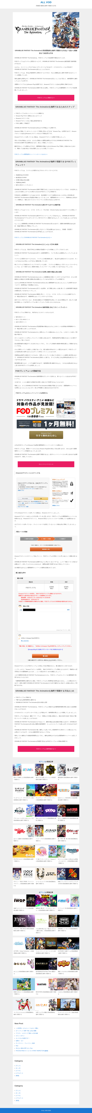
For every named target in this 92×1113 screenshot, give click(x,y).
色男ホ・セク (19, 1040)
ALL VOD (46, 2)
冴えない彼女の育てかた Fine (24, 1048)
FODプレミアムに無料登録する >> (46, 749)
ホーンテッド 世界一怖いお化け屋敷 (26, 1030)
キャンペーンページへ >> (46, 464)
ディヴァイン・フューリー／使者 (25, 1043)
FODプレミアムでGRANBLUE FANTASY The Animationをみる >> (33, 237)
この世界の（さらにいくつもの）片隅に (27, 1028)
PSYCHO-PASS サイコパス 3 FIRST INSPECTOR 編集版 (32, 1050)
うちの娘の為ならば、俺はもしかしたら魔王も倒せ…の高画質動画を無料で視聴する (46, 930)
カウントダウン (20, 1035)
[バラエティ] (19, 1073)
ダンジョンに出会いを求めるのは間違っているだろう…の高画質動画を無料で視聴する (68, 861)
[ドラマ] (18, 1070)
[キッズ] (18, 1068)
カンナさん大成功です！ (23, 1038)
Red (17, 1045)
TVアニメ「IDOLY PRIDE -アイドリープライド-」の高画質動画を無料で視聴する (24, 883)
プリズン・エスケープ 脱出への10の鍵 (27, 1033)
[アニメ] (42, 761)
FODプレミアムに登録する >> (46, 97)
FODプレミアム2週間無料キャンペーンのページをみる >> (31, 154)
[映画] (17, 1075)
